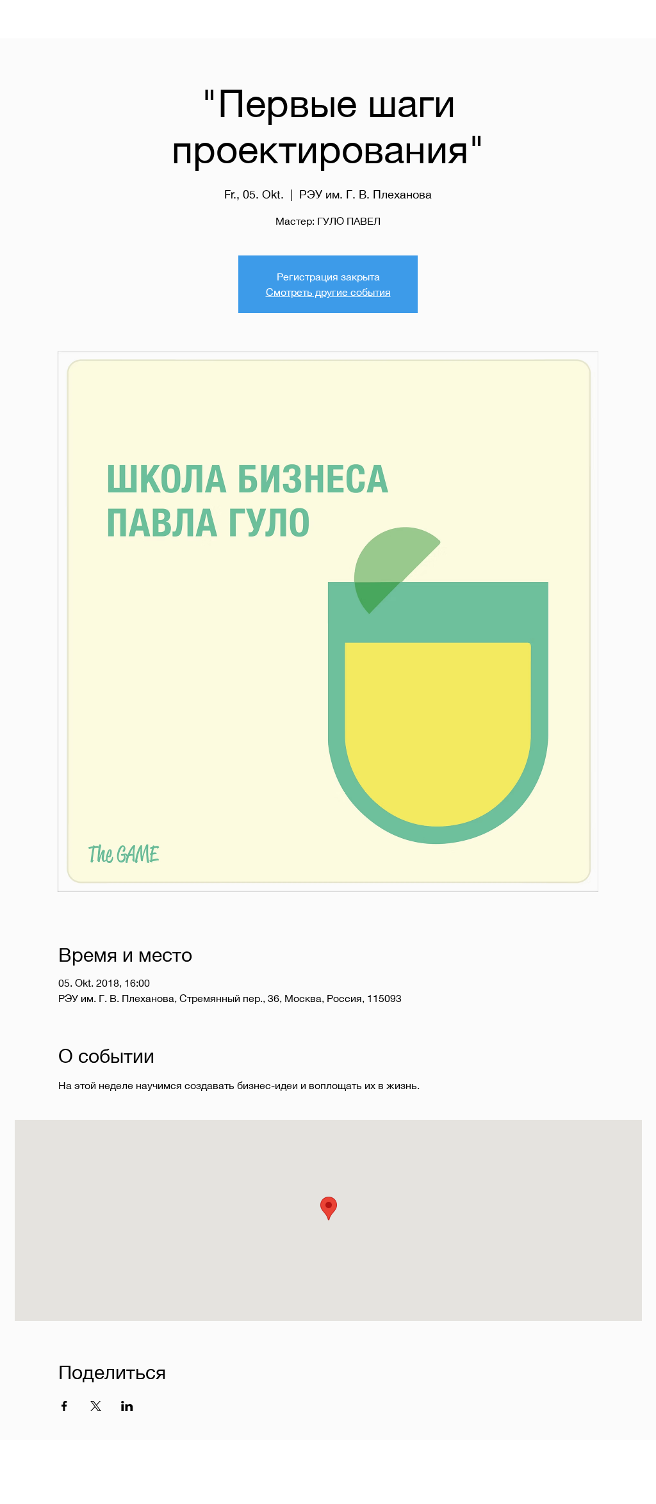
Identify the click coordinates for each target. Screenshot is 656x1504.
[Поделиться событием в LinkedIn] (127, 1406)
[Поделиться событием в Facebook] (64, 1406)
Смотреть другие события (328, 292)
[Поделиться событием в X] (96, 1406)
